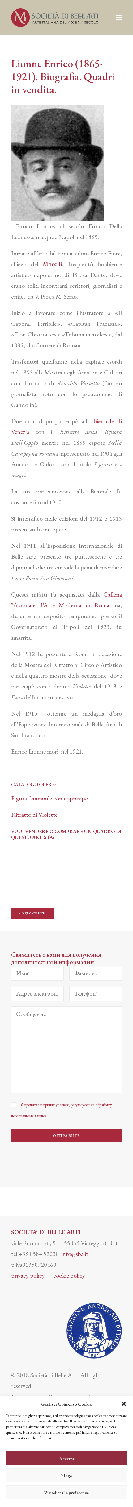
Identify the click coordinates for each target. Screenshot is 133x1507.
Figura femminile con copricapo (50, 798)
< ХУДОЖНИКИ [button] (32, 913)
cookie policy (69, 1275)
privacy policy (28, 1275)
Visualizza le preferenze (66, 1492)
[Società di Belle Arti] (54, 17)
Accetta (66, 1458)
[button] (124, 1404)
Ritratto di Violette (34, 815)
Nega (66, 1475)
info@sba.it (74, 1254)
